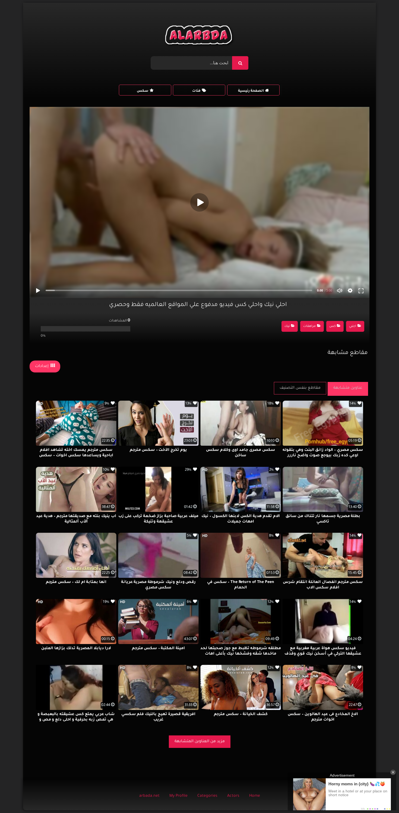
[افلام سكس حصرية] (200, 36)
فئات (196, 91)
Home (254, 796)
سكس (142, 91)
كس (332, 326)
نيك (287, 326)
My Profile (178, 796)
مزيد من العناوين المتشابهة (200, 741)
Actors (233, 796)
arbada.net (149, 796)
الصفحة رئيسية (251, 91)
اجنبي (352, 326)
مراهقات (309, 326)
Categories (207, 796)
